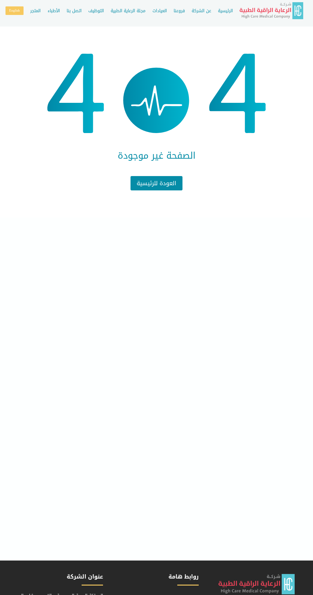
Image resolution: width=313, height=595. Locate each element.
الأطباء (54, 11)
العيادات (160, 11)
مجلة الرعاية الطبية (128, 11)
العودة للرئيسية (156, 183)
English (14, 10)
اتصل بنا (74, 11)
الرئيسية (225, 11)
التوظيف (96, 11)
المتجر (35, 11)
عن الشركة (201, 11)
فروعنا (179, 11)
